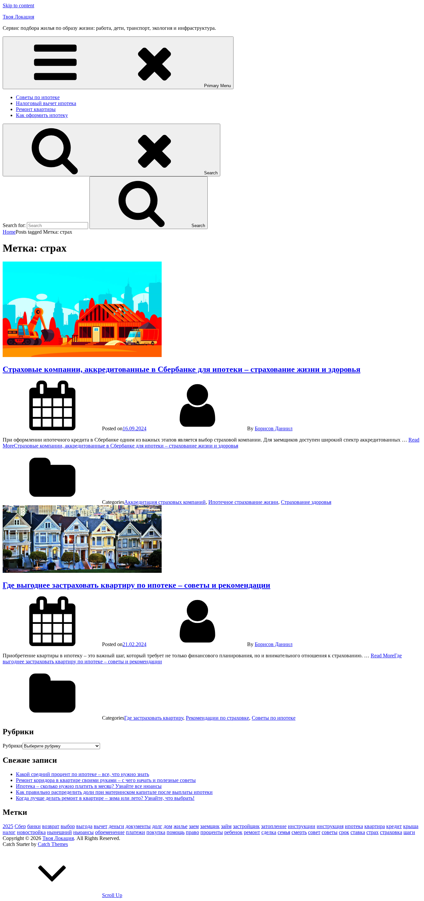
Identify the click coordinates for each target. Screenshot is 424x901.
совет (314, 832)
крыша (410, 826)
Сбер (20, 826)
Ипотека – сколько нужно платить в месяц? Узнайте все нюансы (89, 786)
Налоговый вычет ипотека (46, 103)
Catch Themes (53, 844)
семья (284, 832)
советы (330, 832)
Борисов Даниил (273, 428)
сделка (268, 832)
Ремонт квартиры (36, 109)
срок (344, 832)
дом (168, 826)
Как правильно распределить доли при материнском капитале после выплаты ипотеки (114, 792)
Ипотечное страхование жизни (243, 502)
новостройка (31, 832)
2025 (8, 826)
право (192, 832)
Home (9, 232)
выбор (68, 826)
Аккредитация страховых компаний (165, 502)
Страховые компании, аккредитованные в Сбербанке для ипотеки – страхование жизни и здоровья (181, 369)
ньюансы (83, 832)
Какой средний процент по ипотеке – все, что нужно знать (82, 774)
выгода (84, 826)
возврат (50, 826)
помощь (176, 832)
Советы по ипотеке (38, 97)
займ (226, 826)
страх (372, 832)
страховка (391, 832)
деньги (116, 826)
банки (34, 826)
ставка (357, 832)
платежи (135, 832)
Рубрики (12, 746)
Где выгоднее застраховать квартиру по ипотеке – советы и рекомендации (136, 585)
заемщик (210, 826)
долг (157, 826)
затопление (274, 826)
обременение (110, 832)
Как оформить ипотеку (42, 115)
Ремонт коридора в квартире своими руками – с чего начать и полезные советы (106, 780)
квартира (374, 826)
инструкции (301, 826)
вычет (100, 826)
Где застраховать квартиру (153, 718)
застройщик (246, 826)
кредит (394, 826)
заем (194, 826)
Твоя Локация (18, 17)
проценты (211, 832)
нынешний (59, 832)
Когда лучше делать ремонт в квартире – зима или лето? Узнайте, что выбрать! (105, 798)
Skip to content (18, 5)
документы (138, 826)
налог (9, 832)
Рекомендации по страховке (217, 718)
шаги (409, 832)
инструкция (330, 826)
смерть (299, 832)
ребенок (233, 832)
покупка (155, 832)
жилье (180, 826)
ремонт (252, 832)
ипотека (354, 826)
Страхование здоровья (306, 502)
